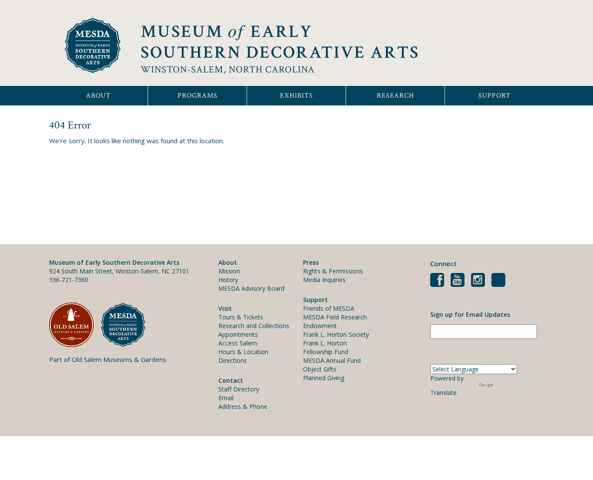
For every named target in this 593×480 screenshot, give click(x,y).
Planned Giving (323, 378)
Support (494, 95)
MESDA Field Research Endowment (335, 321)
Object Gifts (319, 369)
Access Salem (237, 343)
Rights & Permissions (333, 271)
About (98, 95)
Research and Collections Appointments (253, 330)
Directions (232, 360)
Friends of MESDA (328, 308)
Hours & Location (243, 352)
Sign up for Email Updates (470, 315)
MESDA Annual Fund (332, 360)
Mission (229, 271)
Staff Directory (238, 389)
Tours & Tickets (240, 317)
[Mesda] (126, 325)
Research (395, 95)
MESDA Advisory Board (251, 288)
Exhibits (296, 95)
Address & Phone (242, 406)
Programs (197, 95)
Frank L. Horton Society (336, 334)
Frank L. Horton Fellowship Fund (325, 347)
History (228, 280)
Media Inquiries (324, 280)
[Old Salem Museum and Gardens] (75, 325)
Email (226, 398)
